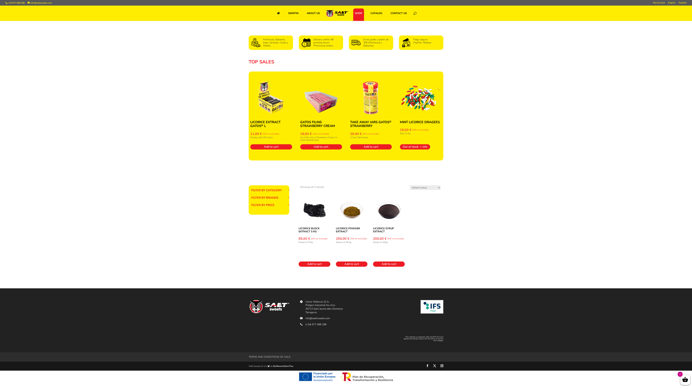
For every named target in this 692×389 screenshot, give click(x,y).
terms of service (437, 338)
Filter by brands (264, 198)
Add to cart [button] (271, 147)
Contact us (399, 13)
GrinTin (293, 13)
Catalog (376, 13)
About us (313, 13)
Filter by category (266, 190)
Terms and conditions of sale (269, 357)
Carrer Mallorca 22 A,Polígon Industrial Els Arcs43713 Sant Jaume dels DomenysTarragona (324, 307)
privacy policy (418, 338)
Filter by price (262, 205)
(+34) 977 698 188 (315, 324)
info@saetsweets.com (317, 318)
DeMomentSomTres (283, 366)
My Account (659, 3)
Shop (358, 13)
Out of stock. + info (415, 147)
